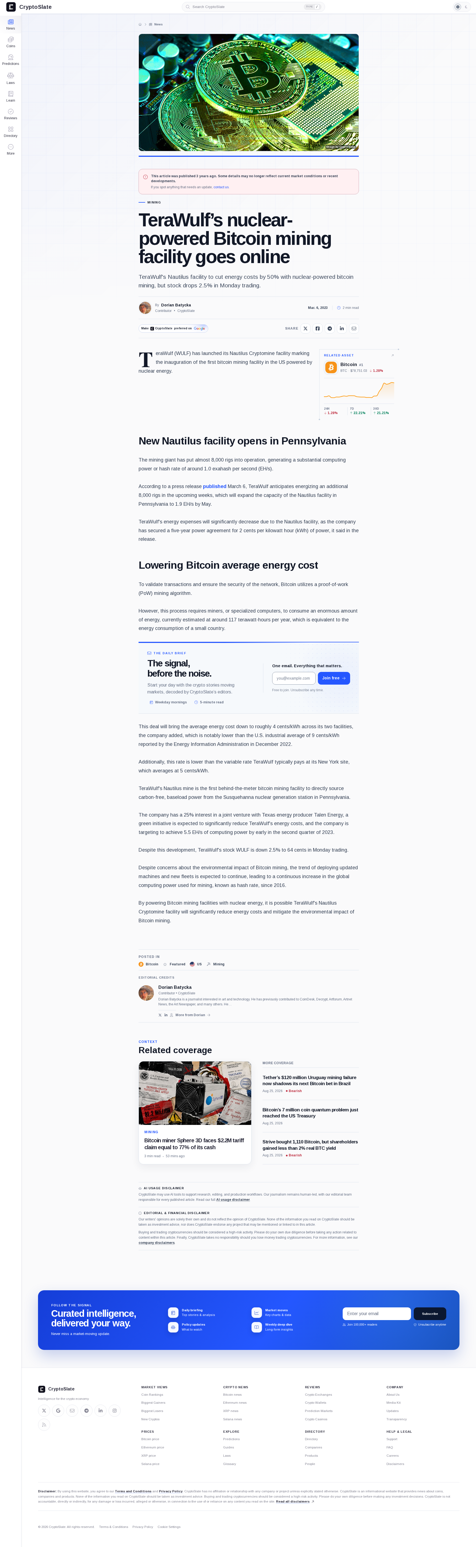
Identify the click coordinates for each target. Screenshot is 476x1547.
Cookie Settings (169, 1527)
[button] (10, 149)
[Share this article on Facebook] (318, 328)
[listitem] (148, 964)
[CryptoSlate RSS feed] (44, 1425)
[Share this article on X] (305, 328)
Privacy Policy (171, 1491)
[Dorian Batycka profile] (146, 993)
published (214, 486)
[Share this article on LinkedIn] (342, 328)
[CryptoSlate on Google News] (58, 1411)
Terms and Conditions (133, 1491)
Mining (154, 202)
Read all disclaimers (293, 1501)
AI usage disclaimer (233, 1200)
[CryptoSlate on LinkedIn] (100, 1411)
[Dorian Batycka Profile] (145, 307)
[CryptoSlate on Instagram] (115, 1411)
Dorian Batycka (176, 305)
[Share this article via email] (354, 328)
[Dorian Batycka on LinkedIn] (166, 1015)
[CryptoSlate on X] (44, 1411)
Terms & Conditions (113, 1527)
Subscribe (430, 1313)
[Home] (140, 24)
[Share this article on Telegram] (330, 328)
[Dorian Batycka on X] (160, 1015)
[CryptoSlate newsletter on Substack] (72, 1411)
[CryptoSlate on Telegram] (86, 1411)
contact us (221, 187)
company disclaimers (157, 1243)
